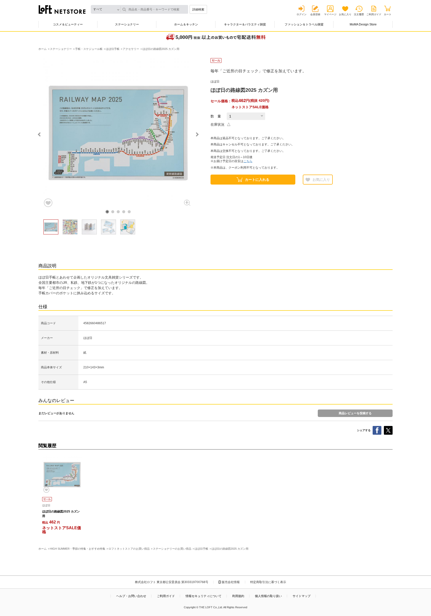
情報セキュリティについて (203, 596)
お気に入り (345, 14)
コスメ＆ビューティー (68, 24)
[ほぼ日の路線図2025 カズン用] (62, 475)
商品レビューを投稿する (355, 413)
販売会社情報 (231, 582)
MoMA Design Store (363, 24)
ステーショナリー (127, 24)
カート (387, 14)
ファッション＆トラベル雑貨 (304, 24)
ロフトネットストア (62, 9)
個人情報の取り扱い (268, 596)
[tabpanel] (118, 133)
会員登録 (315, 14)
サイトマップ (302, 596)
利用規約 (238, 596)
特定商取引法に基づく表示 (268, 582)
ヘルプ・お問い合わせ (131, 596)
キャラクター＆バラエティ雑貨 (245, 24)
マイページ (330, 14)
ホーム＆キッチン (186, 24)
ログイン (302, 14)
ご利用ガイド (373, 14)
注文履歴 (359, 14)
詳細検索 (198, 9)
